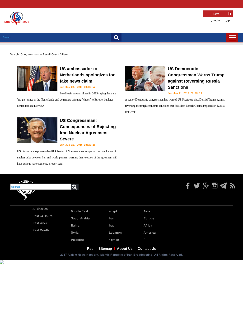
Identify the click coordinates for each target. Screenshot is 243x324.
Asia (147, 211)
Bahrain (76, 225)
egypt (113, 211)
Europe (149, 218)
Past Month (41, 230)
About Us (125, 249)
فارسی (215, 20)
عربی (227, 20)
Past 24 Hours (42, 216)
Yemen (114, 239)
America (150, 232)
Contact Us (147, 249)
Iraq (112, 225)
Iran (112, 218)
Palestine (77, 239)
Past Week (40, 223)
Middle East (79, 211)
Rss (90, 249)
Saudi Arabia (80, 218)
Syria (75, 232)
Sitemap (105, 249)
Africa (148, 225)
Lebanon (115, 232)
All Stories (40, 209)
